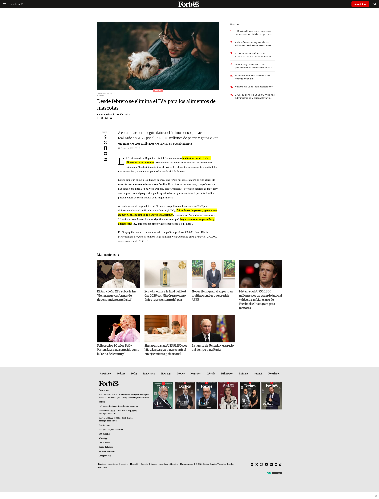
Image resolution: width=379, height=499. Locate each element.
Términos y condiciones (108, 464)
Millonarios (227, 373)
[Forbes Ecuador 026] (271, 395)
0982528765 (104, 443)
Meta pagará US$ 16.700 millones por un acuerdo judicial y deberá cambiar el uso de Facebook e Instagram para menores (260, 300)
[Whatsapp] (105, 137)
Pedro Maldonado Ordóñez (111, 114)
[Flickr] (276, 464)
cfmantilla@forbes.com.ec (128, 406)
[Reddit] (105, 154)
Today (134, 373)
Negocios (196, 373)
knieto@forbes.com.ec (108, 414)
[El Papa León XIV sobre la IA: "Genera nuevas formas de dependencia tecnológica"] (118, 274)
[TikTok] (280, 464)
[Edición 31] (163, 395)
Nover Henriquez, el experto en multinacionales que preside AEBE (212, 295)
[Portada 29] (206, 395)
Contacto (144, 464)
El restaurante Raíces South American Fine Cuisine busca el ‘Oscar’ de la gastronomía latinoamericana (253, 55)
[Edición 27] (250, 395)
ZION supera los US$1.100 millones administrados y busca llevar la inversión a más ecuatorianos (255, 96)
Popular (234, 24)
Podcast (121, 373)
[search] (375, 4)
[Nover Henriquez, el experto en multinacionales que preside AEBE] (213, 274)
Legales (124, 464)
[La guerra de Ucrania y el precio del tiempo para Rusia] (213, 328)
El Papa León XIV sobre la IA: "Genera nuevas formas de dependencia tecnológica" (116, 295)
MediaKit (134, 464)
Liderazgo (166, 373)
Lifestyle (211, 373)
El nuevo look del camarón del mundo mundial (252, 77)
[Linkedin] (105, 159)
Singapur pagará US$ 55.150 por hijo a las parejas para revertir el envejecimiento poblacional (165, 349)
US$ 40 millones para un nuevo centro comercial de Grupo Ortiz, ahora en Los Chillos (254, 33)
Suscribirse (360, 4)
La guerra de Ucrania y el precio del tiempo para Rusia (213, 347)
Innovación (149, 373)
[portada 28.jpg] (228, 395)
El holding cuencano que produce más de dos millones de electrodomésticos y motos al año (255, 66)
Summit (258, 373)
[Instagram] (261, 464)
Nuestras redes (186, 464)
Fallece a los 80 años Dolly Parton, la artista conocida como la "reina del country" (118, 349)
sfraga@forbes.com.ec (108, 421)
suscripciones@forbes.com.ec (111, 430)
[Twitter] (105, 142)
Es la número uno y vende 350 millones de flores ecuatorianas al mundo (254, 44)
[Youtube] (266, 464)
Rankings (243, 373)
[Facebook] (105, 148)
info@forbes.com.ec (141, 398)
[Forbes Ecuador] (189, 4)
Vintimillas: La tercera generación (254, 86)
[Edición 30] (185, 395)
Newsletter (274, 373)
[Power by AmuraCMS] (274, 473)
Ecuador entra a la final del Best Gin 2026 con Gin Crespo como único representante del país (165, 295)
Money (181, 373)
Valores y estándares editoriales (164, 464)
